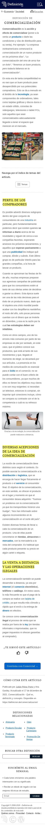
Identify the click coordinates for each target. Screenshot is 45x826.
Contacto (30, 813)
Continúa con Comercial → (22, 666)
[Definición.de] (12, 4)
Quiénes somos (7, 813)
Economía (9, 11)
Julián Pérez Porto (24, 687)
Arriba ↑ (38, 813)
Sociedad (20, 11)
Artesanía (10, 722)
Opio (29, 722)
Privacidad (20, 813)
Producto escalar (14, 728)
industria (29, 220)
